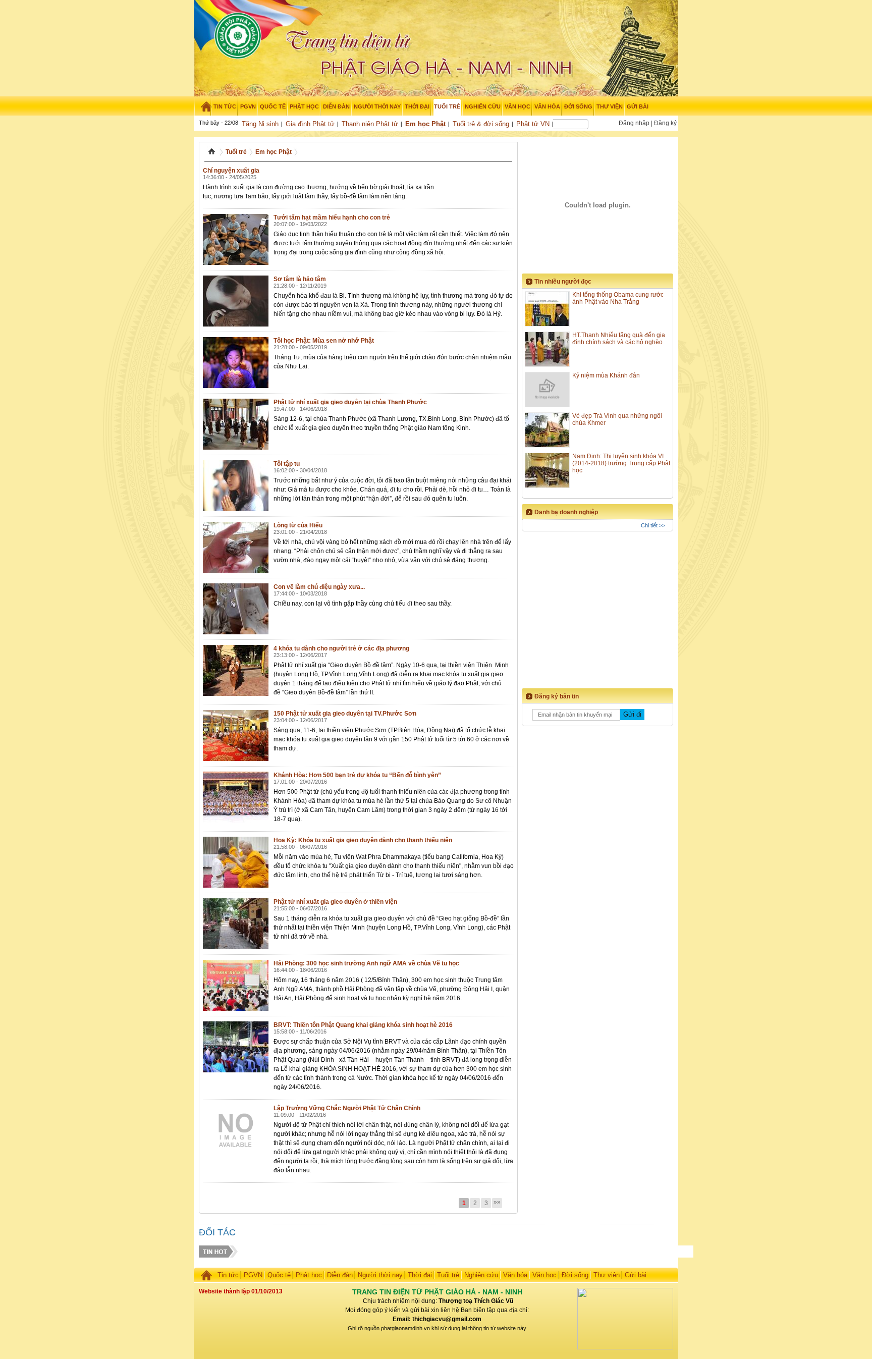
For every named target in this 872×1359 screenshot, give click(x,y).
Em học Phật (425, 124)
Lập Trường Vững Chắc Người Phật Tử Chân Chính (347, 1108)
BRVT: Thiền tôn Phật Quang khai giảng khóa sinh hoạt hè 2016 (363, 1024)
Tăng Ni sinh (260, 124)
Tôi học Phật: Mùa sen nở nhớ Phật (324, 340)
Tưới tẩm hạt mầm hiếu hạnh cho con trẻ (332, 217)
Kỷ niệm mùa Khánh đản (606, 375)
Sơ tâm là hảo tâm (300, 279)
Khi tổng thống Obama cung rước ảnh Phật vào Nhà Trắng (618, 298)
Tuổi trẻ (236, 151)
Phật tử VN (533, 124)
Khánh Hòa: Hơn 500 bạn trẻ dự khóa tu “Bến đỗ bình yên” (357, 775)
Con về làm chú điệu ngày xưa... (319, 586)
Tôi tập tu (287, 463)
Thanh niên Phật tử (370, 124)
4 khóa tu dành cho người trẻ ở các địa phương (341, 648)
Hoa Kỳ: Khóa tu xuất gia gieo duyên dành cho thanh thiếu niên (363, 840)
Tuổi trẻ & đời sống (481, 124)
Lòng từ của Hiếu (298, 525)
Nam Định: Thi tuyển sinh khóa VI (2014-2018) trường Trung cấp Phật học (621, 463)
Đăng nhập (634, 123)
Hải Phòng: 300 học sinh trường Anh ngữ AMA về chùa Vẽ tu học (366, 963)
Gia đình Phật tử (310, 124)
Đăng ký (665, 123)
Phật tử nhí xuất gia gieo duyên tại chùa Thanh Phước (350, 402)
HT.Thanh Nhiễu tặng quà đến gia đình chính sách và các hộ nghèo (618, 339)
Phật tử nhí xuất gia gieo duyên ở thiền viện (335, 901)
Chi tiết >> (653, 525)
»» (497, 1202)
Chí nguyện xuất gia (231, 170)
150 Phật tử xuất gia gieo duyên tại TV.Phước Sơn (345, 713)
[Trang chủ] (202, 106)
